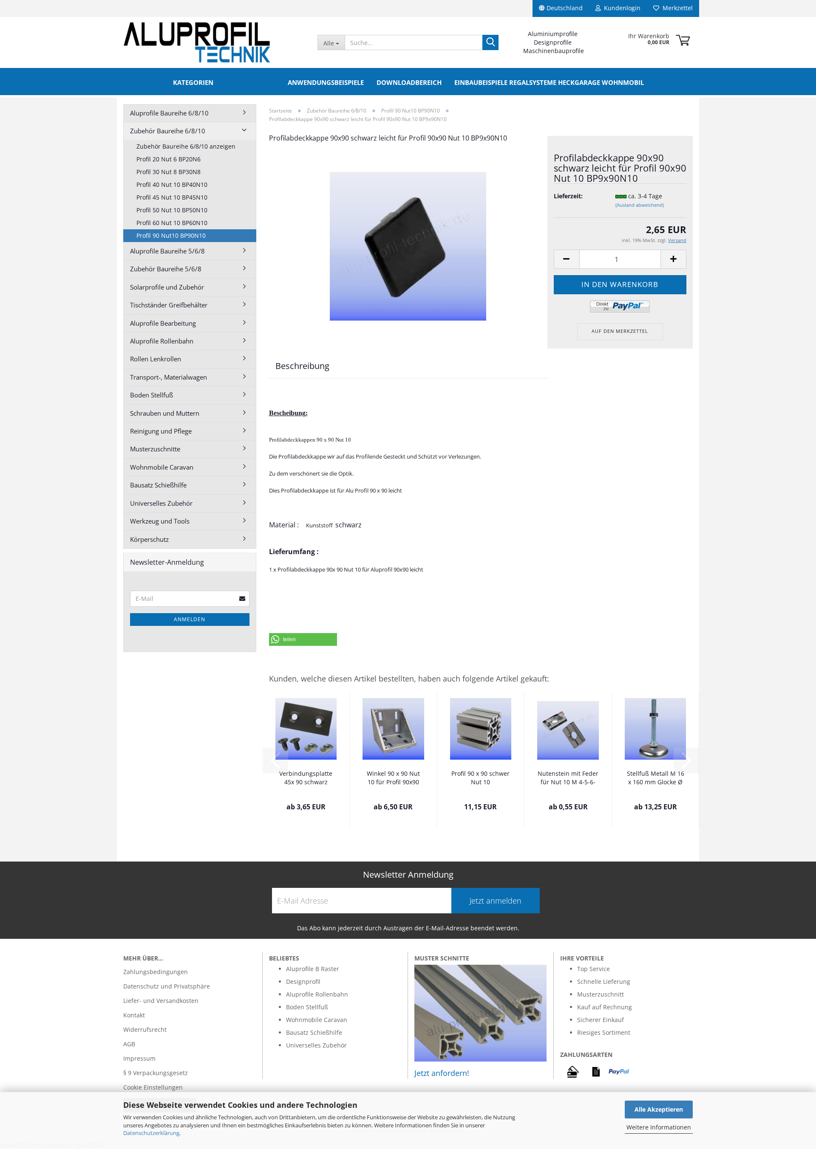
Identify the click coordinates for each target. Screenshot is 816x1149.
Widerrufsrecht (145, 1029)
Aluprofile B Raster (312, 969)
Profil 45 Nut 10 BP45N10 (171, 197)
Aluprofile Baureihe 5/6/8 (167, 251)
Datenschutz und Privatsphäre (166, 986)
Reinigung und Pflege (161, 431)
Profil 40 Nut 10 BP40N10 (171, 184)
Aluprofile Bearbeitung (163, 323)
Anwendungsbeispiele (326, 82)
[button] (303, 639)
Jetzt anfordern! (441, 1073)
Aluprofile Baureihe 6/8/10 (169, 113)
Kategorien (193, 82)
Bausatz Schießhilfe (158, 485)
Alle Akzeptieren (659, 1109)
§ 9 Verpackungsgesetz (155, 1073)
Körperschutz (149, 539)
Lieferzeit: (568, 196)
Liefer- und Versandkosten (160, 1001)
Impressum (139, 1058)
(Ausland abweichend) (639, 205)
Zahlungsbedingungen (155, 972)
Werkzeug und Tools (160, 521)
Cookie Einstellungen (153, 1087)
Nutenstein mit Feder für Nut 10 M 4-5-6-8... (568, 778)
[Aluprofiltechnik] (214, 42)
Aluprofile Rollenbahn (161, 341)
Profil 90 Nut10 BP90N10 (171, 235)
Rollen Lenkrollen (155, 359)
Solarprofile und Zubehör (167, 287)
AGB (129, 1044)
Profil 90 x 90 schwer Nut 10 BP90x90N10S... (480, 778)
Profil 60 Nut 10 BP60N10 (171, 223)
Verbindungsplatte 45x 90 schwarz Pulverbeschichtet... (306, 778)
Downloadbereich (409, 82)
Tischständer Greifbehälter (168, 305)
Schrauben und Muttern (164, 413)
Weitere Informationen (658, 1127)
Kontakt (134, 1015)
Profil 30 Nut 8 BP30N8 (168, 172)
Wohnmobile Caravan (161, 467)
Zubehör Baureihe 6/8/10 (167, 131)
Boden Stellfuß (151, 395)
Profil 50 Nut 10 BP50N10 (171, 210)
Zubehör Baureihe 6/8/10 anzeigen (185, 146)
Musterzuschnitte (155, 449)
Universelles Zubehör (161, 503)
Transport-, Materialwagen (168, 377)
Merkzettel (676, 8)
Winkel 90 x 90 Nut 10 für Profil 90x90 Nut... (393, 778)
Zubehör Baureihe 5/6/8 (165, 269)
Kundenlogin (620, 8)
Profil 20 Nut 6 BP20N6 (168, 159)
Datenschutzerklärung (151, 1133)
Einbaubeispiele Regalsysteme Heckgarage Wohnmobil (549, 82)
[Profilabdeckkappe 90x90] (408, 246)
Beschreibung (302, 366)
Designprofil (303, 981)
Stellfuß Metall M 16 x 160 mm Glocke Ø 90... (655, 778)
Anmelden (189, 619)
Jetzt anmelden (495, 901)
